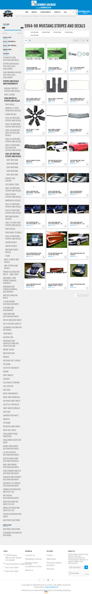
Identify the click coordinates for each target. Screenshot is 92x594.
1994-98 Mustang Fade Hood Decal (77, 285)
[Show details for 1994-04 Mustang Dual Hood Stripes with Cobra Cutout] (56, 177)
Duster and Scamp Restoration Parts (11, 459)
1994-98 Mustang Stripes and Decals (13, 155)
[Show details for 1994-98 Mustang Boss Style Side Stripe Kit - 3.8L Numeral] (34, 208)
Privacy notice (31, 562)
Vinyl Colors (9, 94)
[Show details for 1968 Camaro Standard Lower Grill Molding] (56, 116)
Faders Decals (11, 246)
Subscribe (86, 567)
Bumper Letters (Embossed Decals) (13, 109)
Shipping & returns (33, 559)
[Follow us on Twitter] (39, 580)
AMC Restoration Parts (10, 296)
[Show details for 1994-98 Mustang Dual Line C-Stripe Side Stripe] (56, 239)
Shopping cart (85, 12)
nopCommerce (51, 587)
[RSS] (52, 580)
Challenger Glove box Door (12, 441)
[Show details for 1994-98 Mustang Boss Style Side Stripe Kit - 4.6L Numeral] (56, 208)
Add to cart (43, 71)
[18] (3, 30)
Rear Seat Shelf (9, 430)
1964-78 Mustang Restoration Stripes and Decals (13, 147)
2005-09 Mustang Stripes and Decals (13, 125)
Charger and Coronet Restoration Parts (12, 478)
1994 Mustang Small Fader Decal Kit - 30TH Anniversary (77, 162)
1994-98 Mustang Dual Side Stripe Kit (77, 254)
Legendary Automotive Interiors (12, 328)
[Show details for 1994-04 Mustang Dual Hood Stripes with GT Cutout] (78, 177)
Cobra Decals (10, 114)
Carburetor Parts (10, 415)
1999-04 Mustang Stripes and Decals (13, 140)
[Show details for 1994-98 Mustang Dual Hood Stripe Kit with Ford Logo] (34, 239)
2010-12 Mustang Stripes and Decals (13, 211)
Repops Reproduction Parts (12, 515)
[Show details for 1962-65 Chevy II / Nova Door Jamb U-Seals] (56, 85)
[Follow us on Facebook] (44, 580)
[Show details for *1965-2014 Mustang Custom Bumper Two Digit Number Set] (56, 54)
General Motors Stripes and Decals (12, 89)
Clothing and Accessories (8, 309)
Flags (7, 256)
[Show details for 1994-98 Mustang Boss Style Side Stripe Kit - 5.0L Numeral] (78, 208)
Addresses (51, 559)
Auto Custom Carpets (12, 324)
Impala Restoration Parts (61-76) (11, 509)
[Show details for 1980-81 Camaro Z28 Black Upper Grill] (34, 146)
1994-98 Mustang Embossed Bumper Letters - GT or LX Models (55, 286)
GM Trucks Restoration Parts (11, 496)
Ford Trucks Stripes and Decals (13, 195)
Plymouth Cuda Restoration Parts (11, 58)
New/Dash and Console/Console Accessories (10, 289)
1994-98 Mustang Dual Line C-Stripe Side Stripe (55, 254)
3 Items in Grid (26, 40)
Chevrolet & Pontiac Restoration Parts (11, 484)
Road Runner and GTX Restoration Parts (12, 472)
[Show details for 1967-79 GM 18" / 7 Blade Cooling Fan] (34, 116)
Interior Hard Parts (11, 401)
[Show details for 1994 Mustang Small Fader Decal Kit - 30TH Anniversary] (78, 146)
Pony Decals (10, 229)
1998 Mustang (46, 32)
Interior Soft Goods (11, 360)
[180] (22, 30)
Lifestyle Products (11, 368)
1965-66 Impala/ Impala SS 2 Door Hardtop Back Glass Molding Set (77, 100)
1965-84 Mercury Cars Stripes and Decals (12, 133)
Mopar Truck (8, 349)
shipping (66, 590)
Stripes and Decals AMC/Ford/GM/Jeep (11, 82)
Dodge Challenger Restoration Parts (11, 447)
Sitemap (50, 569)
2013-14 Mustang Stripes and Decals (13, 205)
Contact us (30, 555)
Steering (6, 364)
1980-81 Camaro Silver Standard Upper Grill (76, 130)
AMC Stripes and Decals (11, 266)
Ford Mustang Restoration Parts (11, 315)
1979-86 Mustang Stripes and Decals (13, 119)
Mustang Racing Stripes (12, 217)
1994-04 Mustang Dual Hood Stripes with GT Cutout (76, 193)
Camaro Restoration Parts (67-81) (11, 490)
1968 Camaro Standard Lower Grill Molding (54, 130)
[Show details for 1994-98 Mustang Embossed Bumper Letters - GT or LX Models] (56, 270)
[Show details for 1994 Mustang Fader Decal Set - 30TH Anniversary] (56, 146)
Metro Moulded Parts (12, 320)
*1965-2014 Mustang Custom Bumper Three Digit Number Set (33, 69)
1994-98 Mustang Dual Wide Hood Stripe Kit (33, 285)
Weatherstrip (9, 353)
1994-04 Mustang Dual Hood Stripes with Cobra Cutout (55, 193)
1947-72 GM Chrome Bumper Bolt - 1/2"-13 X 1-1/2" (77, 68)
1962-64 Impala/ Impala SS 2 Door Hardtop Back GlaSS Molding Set (33, 100)
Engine (5, 371)
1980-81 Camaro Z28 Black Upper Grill (33, 161)
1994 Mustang (35, 35)
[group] (34, 177)
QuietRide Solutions (11, 520)
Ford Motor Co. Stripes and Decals (12, 99)
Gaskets (6, 419)
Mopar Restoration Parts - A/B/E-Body (11, 273)
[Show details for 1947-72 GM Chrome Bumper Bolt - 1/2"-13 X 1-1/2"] (78, 54)
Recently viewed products (54, 563)
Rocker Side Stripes (10, 179)
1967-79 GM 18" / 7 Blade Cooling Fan (32, 130)
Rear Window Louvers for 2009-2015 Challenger (12, 75)
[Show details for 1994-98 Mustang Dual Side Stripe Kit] (78, 239)
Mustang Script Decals (11, 250)
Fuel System (8, 386)
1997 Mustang (35, 32)
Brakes (6, 357)
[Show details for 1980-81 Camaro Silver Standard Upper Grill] (78, 116)
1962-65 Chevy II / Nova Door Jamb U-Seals (55, 99)
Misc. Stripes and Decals (11, 260)
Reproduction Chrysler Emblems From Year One (11, 343)
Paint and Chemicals (11, 397)
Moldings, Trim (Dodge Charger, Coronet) (10, 280)
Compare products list (87, 40)
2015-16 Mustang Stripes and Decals (13, 237)
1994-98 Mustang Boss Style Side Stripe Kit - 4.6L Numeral (55, 224)
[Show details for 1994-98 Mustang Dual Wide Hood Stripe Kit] (34, 270)
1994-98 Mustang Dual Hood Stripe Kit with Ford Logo (33, 254)
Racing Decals (11, 242)
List (29, 40)
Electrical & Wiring (11, 382)
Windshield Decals (12, 200)
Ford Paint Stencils (13, 232)
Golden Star (8, 337)
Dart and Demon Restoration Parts (11, 465)
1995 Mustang (57, 32)
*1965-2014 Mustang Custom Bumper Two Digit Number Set (55, 69)
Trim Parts (7, 333)
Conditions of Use (33, 566)
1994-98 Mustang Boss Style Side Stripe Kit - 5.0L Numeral (77, 224)
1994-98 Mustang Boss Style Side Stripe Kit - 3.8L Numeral (33, 224)
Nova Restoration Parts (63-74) (10, 502)
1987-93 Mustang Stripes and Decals (13, 189)
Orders (50, 555)
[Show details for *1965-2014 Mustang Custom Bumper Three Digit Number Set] (34, 54)
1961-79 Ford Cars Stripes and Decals (13, 223)
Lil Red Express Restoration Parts (11, 453)
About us (29, 570)
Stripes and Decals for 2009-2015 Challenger (11, 66)
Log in (77, 10)
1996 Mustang (69, 32)
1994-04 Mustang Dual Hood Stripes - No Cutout (33, 192)
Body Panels (8, 375)
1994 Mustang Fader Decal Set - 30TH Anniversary (55, 161)
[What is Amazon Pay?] (46, 592)
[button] (33, 186)
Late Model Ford (12, 184)
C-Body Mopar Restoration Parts (11, 302)
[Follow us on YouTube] (48, 580)
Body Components (10, 393)
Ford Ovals (9, 104)
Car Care (6, 390)
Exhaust (6, 379)
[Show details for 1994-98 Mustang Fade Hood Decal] (78, 270)
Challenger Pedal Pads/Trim (10, 435)
